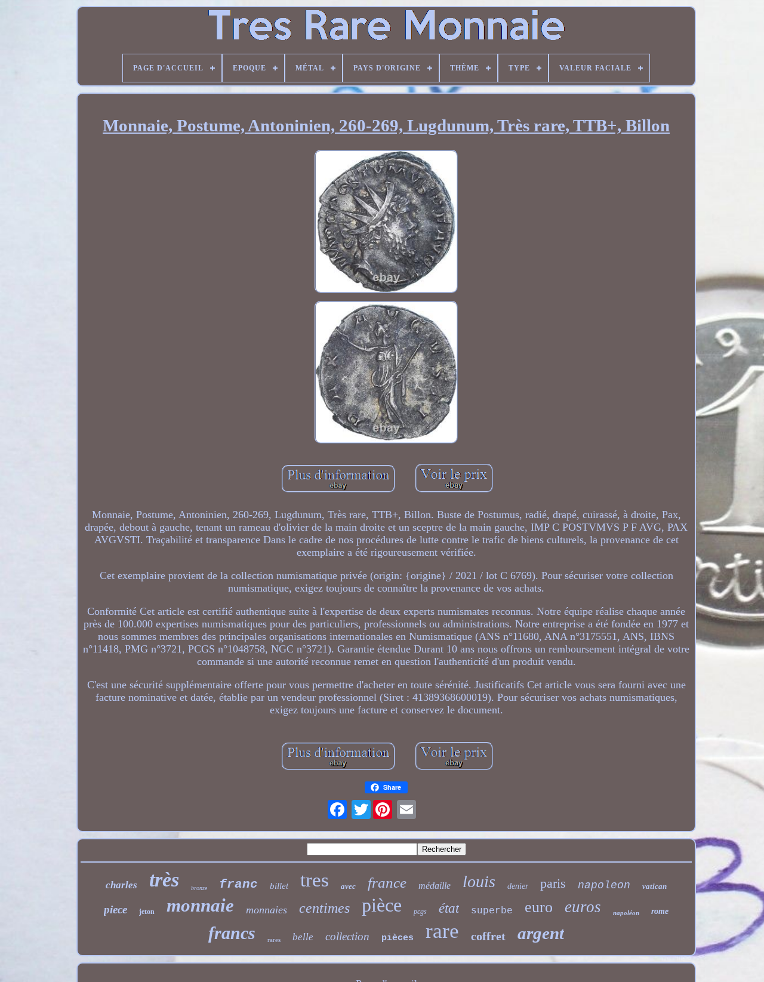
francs (231, 933)
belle (302, 937)
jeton (147, 911)
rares (274, 939)
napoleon (604, 885)
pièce (382, 905)
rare (442, 931)
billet (279, 886)
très (164, 880)
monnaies (266, 910)
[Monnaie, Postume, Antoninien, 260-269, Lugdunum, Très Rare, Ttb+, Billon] (386, 222)
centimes (324, 908)
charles (121, 885)
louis (479, 881)
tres (314, 880)
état (449, 908)
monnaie (200, 905)
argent (540, 933)
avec (348, 886)
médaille (434, 886)
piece (115, 909)
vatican (654, 886)
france (387, 883)
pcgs (420, 911)
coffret (488, 936)
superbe (492, 911)
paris (553, 883)
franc (238, 884)
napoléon (626, 912)
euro (539, 907)
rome (659, 911)
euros (583, 907)
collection (347, 936)
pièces (397, 938)
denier (517, 886)
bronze (199, 888)
